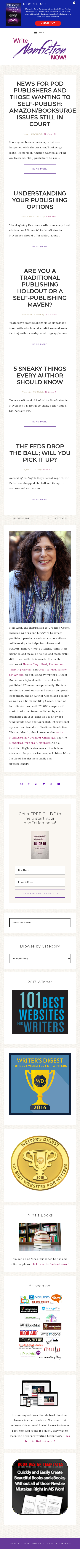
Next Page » (61, 518)
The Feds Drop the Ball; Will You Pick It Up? (40, 453)
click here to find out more (50, 1264)
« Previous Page (21, 518)
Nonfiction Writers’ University (29, 742)
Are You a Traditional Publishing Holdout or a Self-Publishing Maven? (40, 287)
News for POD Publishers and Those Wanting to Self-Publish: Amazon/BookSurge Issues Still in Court (42, 103)
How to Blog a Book (35, 664)
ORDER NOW (48, 23)
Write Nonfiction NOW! (40, 49)
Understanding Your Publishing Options (40, 200)
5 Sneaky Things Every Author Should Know (40, 375)
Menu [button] (43, 32)
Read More (40, 169)
